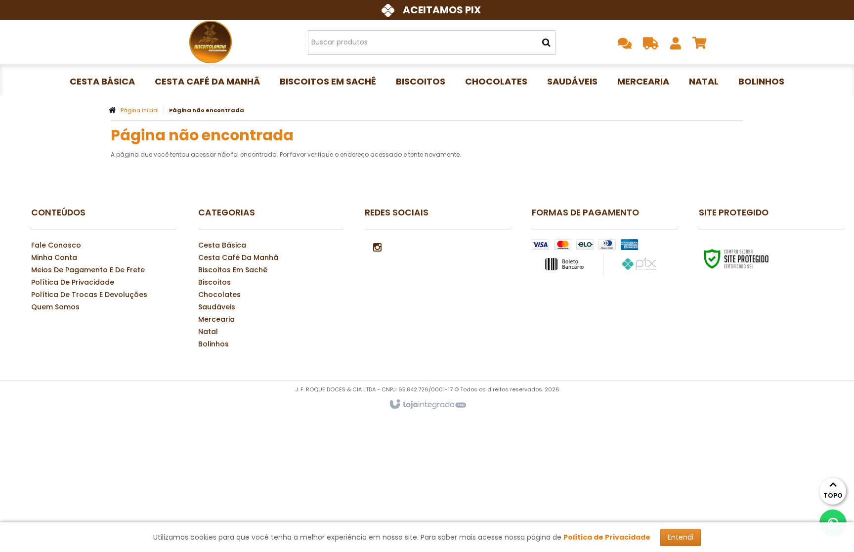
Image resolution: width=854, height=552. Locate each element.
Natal (208, 332)
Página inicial (140, 110)
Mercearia (216, 319)
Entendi (680, 537)
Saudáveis (216, 307)
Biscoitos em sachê (232, 270)
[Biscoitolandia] (210, 42)
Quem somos (55, 307)
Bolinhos (213, 344)
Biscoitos (214, 282)
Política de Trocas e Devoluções (89, 294)
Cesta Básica (222, 245)
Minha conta (54, 257)
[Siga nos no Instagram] (377, 246)
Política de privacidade (72, 282)
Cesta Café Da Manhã (238, 257)
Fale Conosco (56, 245)
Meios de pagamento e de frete (88, 270)
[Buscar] (546, 42)
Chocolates (219, 294)
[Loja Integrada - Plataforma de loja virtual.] (427, 404)
